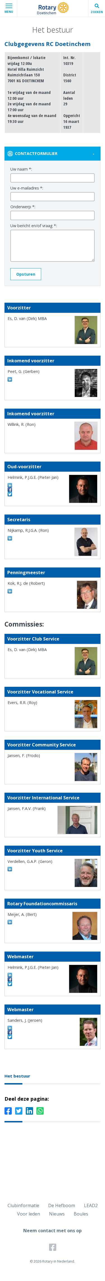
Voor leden (28, 1214)
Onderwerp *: (22, 206)
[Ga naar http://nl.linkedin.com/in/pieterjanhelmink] (10, 485)
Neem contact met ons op (52, 1230)
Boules (81, 1214)
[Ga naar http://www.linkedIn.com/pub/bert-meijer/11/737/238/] (10, 922)
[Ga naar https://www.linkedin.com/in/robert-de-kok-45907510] (10, 591)
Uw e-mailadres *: (26, 188)
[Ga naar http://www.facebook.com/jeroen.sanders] (10, 1032)
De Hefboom (61, 1205)
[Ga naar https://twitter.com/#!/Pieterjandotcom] (10, 494)
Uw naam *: (21, 169)
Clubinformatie (23, 1205)
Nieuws (57, 1214)
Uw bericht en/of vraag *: (33, 225)
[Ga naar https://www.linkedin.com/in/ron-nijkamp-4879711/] (10, 538)
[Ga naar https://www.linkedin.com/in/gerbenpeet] (10, 379)
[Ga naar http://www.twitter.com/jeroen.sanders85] (10, 1037)
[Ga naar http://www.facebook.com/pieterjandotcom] (10, 489)
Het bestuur (17, 1076)
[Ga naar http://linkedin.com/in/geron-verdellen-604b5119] (10, 869)
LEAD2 (91, 1205)
